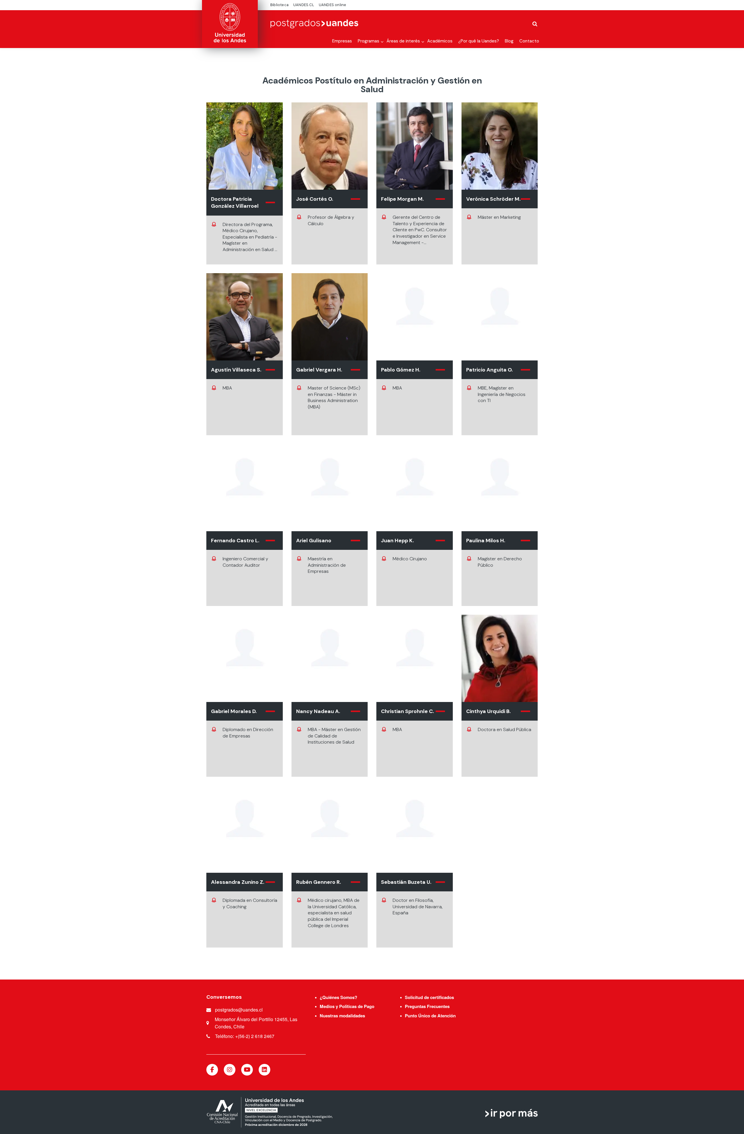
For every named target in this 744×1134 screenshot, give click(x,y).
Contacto (529, 41)
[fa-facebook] (212, 1070)
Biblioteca (279, 4)
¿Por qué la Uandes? (478, 41)
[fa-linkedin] (264, 1070)
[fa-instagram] (229, 1070)
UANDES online (332, 4)
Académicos (440, 41)
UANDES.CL (303, 4)
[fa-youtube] (247, 1070)
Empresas (342, 41)
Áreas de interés (403, 41)
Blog (509, 41)
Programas (368, 41)
